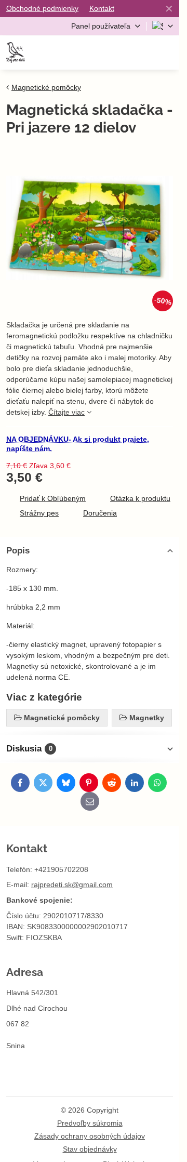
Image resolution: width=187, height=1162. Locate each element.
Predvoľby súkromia (90, 1123)
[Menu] (166, 52)
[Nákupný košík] (141, 52)
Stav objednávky (90, 1149)
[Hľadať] (115, 52)
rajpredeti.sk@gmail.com (72, 884)
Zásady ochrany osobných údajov (89, 1136)
